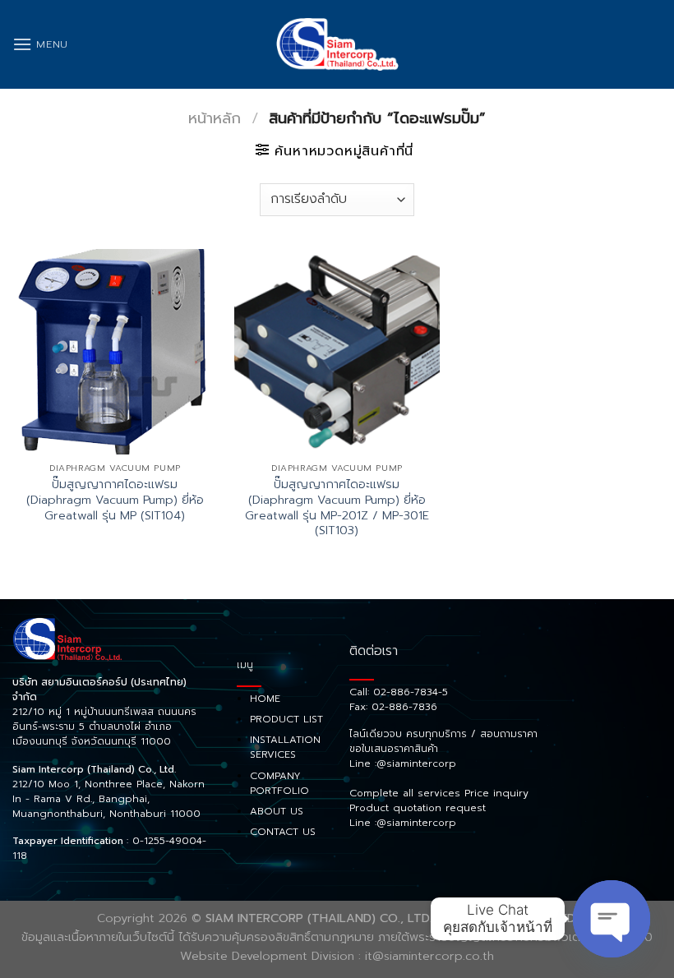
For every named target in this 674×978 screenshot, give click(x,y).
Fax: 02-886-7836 (393, 706)
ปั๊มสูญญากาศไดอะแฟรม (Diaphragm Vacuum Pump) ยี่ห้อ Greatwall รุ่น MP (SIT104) (115, 500)
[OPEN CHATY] (611, 918)
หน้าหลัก (214, 118)
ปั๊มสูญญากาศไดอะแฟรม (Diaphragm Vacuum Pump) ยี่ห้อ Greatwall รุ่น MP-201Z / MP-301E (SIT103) (337, 507)
